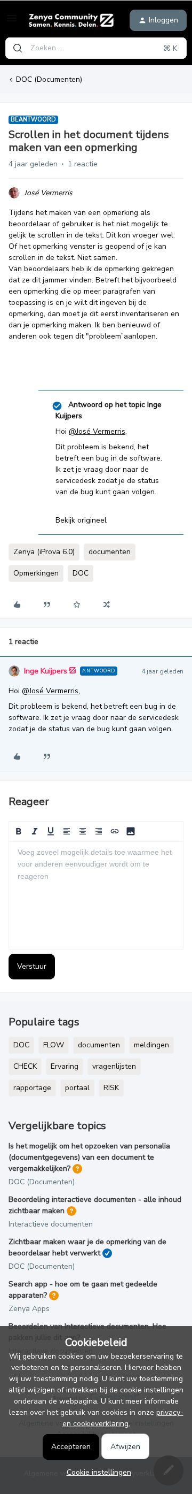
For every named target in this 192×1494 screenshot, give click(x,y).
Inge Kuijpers (45, 671)
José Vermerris (48, 193)
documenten (110, 552)
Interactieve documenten (51, 1224)
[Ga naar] (17, 48)
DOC (81, 573)
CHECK (25, 1066)
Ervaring (64, 1066)
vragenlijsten (114, 1066)
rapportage (32, 1088)
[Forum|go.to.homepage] (70, 20)
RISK (111, 1088)
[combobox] (96, 48)
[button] (11, 22)
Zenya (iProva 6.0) (44, 552)
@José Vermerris (97, 431)
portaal (77, 1088)
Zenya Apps (29, 1309)
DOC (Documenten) (49, 79)
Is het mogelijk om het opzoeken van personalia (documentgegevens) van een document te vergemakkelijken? (89, 1157)
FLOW (53, 1045)
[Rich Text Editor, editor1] (96, 895)
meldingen (151, 1045)
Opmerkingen (36, 573)
